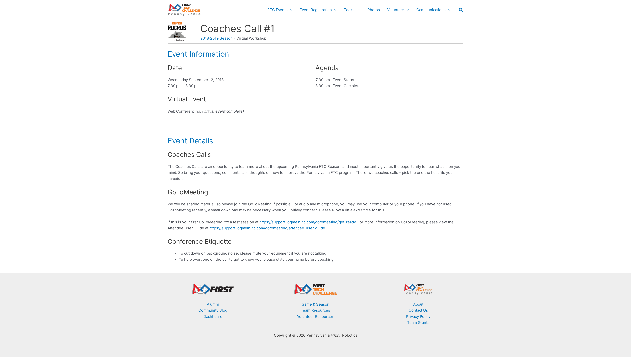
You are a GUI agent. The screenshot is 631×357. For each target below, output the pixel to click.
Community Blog (212, 310)
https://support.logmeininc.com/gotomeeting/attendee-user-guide (267, 228)
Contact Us (418, 310)
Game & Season (315, 304)
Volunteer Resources (315, 316)
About (418, 304)
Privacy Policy (418, 316)
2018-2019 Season (216, 38)
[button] (290, 9)
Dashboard (212, 316)
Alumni (213, 304)
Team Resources (315, 310)
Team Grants (418, 322)
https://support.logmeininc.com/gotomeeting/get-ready (307, 222)
